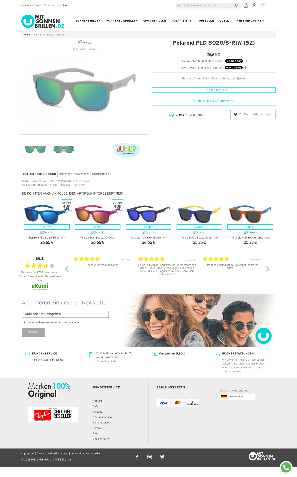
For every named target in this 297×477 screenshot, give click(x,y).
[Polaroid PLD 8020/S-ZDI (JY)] (46, 214)
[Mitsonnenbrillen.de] (42, 16)
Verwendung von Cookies (85, 453)
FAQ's (96, 406)
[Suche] (238, 5)
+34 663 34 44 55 (121, 353)
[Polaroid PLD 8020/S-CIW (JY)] (148, 214)
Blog (95, 433)
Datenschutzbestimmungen (52, 453)
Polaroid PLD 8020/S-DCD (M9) (199, 238)
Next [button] (268, 269)
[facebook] (137, 454)
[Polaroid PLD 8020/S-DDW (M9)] (250, 214)
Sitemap (66, 460)
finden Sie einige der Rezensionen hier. (40, 278)
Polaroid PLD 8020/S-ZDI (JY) (47, 238)
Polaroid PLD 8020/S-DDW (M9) (250, 238)
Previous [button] (66, 269)
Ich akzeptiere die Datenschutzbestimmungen (53, 322)
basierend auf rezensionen (39, 272)
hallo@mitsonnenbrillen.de (47, 360)
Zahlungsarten (101, 423)
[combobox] (208, 5)
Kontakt (97, 401)
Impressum (27, 453)
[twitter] (162, 454)
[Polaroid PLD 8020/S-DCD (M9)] (199, 214)
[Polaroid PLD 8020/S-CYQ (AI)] (97, 214)
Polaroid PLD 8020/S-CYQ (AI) (97, 238)
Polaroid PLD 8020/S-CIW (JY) (148, 238)
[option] (102, 272)
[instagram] (150, 454)
